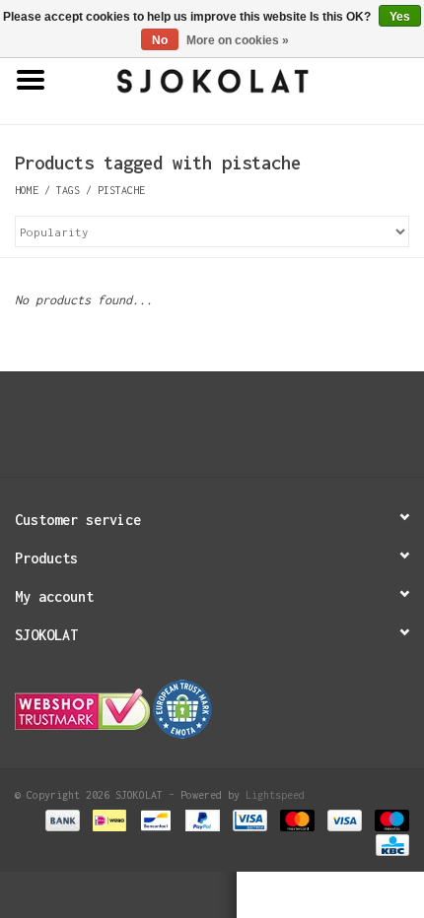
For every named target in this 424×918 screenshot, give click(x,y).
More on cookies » (237, 40)
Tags (68, 190)
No (160, 40)
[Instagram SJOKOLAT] (231, 431)
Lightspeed (275, 795)
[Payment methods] (62, 819)
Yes (399, 17)
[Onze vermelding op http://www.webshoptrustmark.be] (212, 709)
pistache (121, 190)
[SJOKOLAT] (243, 79)
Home (26, 190)
